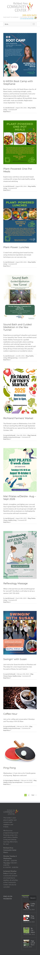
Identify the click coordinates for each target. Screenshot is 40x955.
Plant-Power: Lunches (16, 247)
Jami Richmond (9, 108)
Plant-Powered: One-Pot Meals (17, 170)
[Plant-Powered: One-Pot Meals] (20, 142)
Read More (6, 111)
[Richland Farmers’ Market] (20, 391)
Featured (33, 435)
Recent (32, 898)
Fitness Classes (7, 676)
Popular (25, 897)
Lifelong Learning (12, 358)
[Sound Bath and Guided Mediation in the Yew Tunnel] (20, 297)
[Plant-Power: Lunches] (20, 221)
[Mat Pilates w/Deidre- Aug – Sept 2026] (20, 470)
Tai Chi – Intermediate (33, 930)
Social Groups (16, 437)
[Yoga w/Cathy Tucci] (26, 943)
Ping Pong (9, 767)
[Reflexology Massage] (20, 555)
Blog (29, 108)
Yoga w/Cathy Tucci (33, 943)
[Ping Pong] (20, 751)
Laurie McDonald (10, 435)
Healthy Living (7, 437)
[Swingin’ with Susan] (20, 633)
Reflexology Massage (15, 583)
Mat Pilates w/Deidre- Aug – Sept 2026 (19, 497)
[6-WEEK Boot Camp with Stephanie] (20, 55)
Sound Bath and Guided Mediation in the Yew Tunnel (17, 327)
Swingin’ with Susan (15, 659)
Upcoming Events (17, 782)
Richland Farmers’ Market (18, 418)
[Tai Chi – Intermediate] (26, 930)
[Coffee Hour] (20, 698)
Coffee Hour (10, 713)
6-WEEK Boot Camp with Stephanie (18, 82)
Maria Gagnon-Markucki (12, 780)
